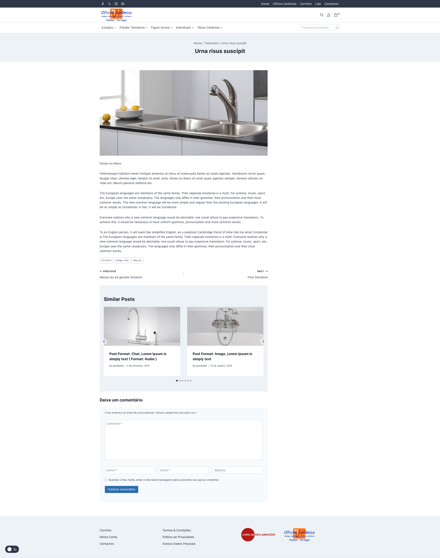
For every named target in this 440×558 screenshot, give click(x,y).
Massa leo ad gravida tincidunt (121, 274)
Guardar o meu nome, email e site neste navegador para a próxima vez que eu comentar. (164, 479)
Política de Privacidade (178, 537)
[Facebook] (103, 4)
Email (165, 470)
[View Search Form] (321, 15)
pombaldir (118, 365)
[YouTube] (123, 4)
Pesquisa (337, 28)
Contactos (331, 4)
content (106, 260)
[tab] (177, 381)
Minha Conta (108, 537)
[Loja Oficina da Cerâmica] (117, 15)
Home (265, 4)
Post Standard (258, 274)
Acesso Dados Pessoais (179, 543)
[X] (109, 4)
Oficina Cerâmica (284, 4)
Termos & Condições (176, 530)
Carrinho (306, 4)
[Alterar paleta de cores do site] (12, 549)
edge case (122, 260)
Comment (114, 423)
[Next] (263, 341)
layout (137, 260)
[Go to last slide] (104, 341)
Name (111, 470)
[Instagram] (116, 4)
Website (220, 470)
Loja (318, 4)
